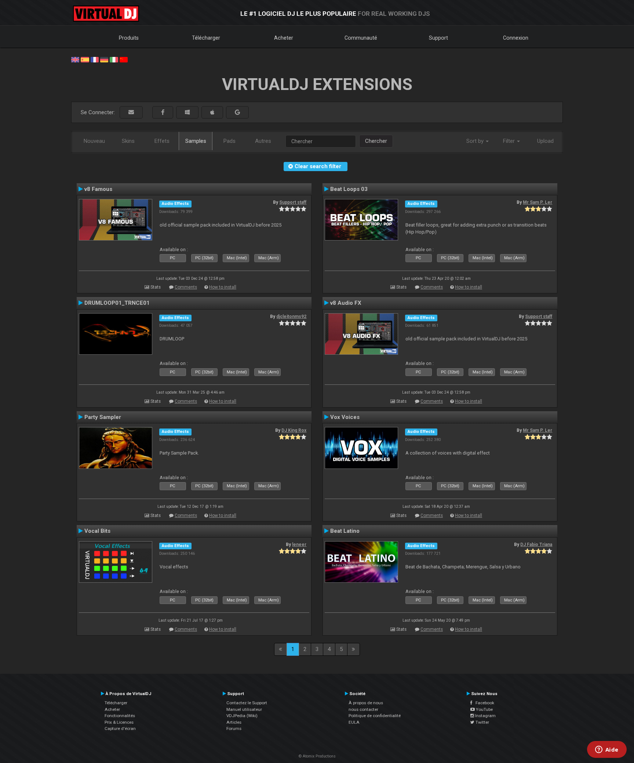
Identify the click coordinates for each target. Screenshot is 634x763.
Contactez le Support (246, 702)
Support (438, 38)
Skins (128, 141)
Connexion (515, 38)
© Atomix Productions (317, 756)
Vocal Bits (97, 531)
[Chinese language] (124, 59)
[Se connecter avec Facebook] (162, 112)
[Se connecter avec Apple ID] (212, 112)
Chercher (376, 141)
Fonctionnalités (120, 715)
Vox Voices (345, 417)
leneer (299, 544)
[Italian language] (114, 59)
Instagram (485, 715)
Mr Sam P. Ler (537, 202)
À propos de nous (366, 702)
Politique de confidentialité (375, 715)
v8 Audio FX (345, 303)
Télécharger (206, 38)
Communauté (361, 38)
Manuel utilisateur (244, 709)
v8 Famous (98, 189)
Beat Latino (345, 531)
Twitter (481, 722)
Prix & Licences (119, 722)
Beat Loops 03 (349, 189)
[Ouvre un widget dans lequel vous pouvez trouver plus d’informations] (607, 750)
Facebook (483, 702)
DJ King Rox (293, 430)
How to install (222, 287)
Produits (129, 38)
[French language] (95, 59)
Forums (233, 728)
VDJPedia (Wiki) (242, 715)
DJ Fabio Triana (536, 544)
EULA (354, 722)
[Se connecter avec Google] (237, 112)
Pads (229, 141)
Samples (195, 141)
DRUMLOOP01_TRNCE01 (117, 303)
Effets (162, 141)
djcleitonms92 (291, 316)
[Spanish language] (85, 59)
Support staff (292, 202)
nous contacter (363, 709)
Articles (233, 722)
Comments (186, 287)
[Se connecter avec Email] (131, 112)
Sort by (475, 141)
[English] (75, 59)
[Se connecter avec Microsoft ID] (187, 112)
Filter (509, 141)
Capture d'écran (120, 728)
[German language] (104, 59)
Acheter (283, 38)
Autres (263, 141)
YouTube (484, 709)
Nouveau (94, 141)
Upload (545, 141)
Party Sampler (102, 417)
